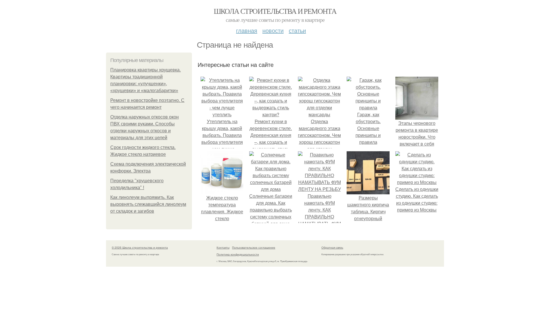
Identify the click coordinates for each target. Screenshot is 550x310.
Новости (273, 30)
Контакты (223, 247)
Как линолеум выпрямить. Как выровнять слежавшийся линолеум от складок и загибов (148, 204)
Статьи (297, 30)
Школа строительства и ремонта (275, 11)
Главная (246, 30)
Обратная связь (332, 247)
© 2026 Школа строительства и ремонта (140, 247)
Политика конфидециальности (238, 254)
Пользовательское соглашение (253, 247)
